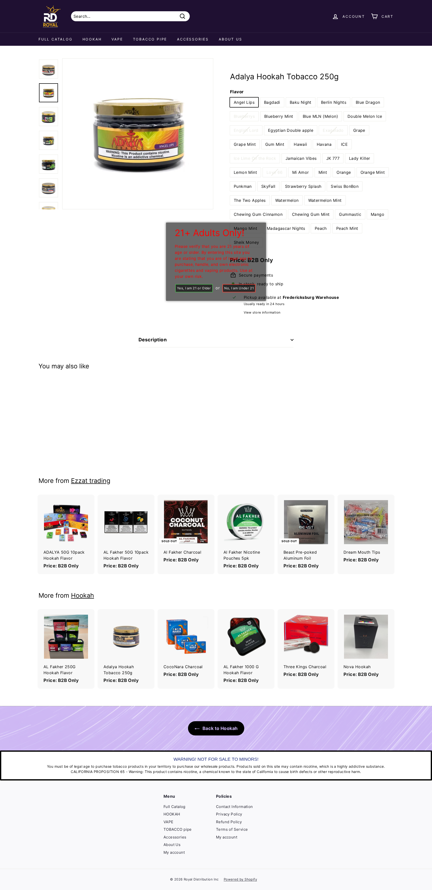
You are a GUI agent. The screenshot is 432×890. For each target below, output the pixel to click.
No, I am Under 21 (239, 288)
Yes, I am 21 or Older (194, 288)
